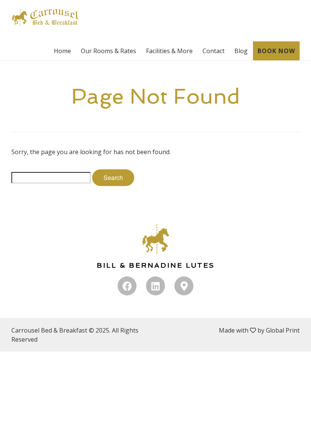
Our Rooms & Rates (108, 51)
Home (62, 51)
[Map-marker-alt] (183, 285)
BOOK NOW (276, 51)
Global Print (283, 330)
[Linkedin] (155, 285)
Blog (241, 51)
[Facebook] (127, 285)
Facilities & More (169, 51)
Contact (214, 51)
